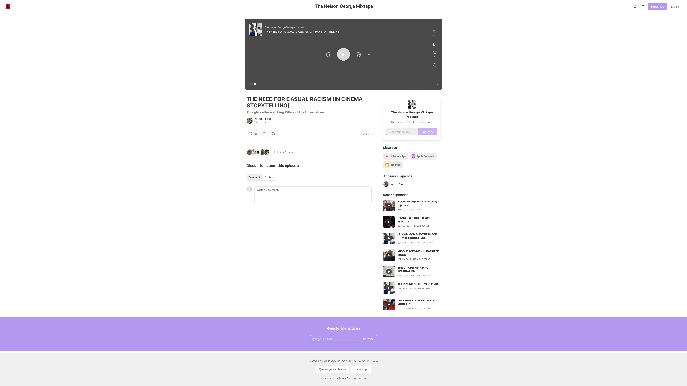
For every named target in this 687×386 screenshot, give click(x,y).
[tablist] (262, 177)
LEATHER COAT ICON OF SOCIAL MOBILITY (419, 302)
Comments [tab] (255, 177)
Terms (352, 360)
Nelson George (263, 119)
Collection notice (368, 360)
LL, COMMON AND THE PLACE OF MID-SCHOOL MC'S (417, 236)
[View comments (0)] (435, 44)
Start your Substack (334, 369)
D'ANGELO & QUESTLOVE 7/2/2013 (414, 219)
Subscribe (657, 6)
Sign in (676, 6)
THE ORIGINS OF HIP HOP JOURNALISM (414, 269)
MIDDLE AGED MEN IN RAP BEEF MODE (418, 252)
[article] (412, 205)
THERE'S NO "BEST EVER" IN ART (419, 284)
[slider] (343, 84)
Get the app (361, 369)
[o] (389, 205)
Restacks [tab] (270, 177)
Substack (325, 378)
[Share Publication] (643, 6)
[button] (317, 54)
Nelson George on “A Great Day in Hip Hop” (419, 203)
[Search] (635, 6)
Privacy (342, 360)
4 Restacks (288, 152)
